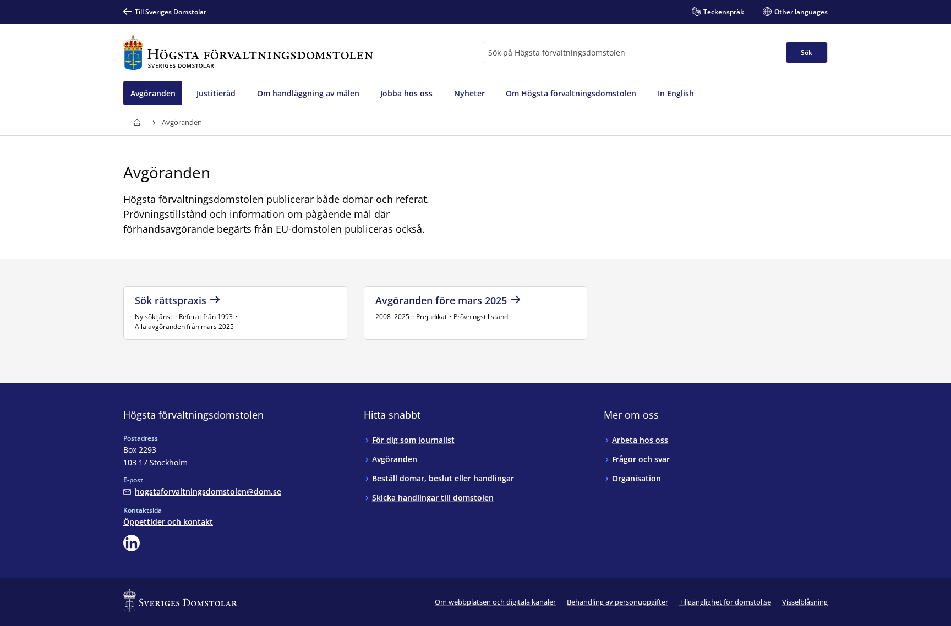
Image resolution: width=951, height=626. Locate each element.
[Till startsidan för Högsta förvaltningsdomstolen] (248, 52)
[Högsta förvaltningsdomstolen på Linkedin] (131, 543)
